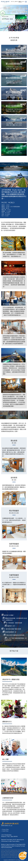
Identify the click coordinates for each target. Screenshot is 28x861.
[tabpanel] (14, 17)
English (12, 1)
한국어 (23, 1)
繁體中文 (20, 1)
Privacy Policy (5, 829)
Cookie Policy (5, 831)
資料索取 (22, 855)
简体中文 (16, 1)
